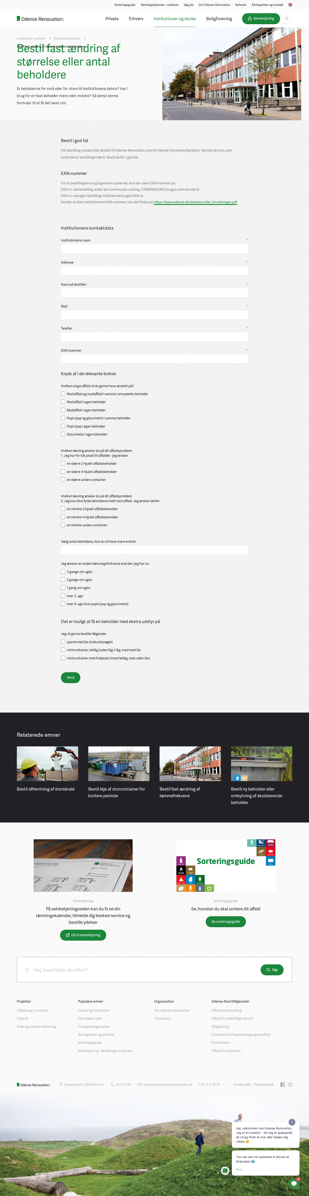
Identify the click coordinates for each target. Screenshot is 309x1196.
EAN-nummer (154, 350)
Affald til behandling (226, 1010)
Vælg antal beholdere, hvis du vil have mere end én (98, 541)
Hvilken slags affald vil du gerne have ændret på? (97, 386)
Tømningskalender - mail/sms (159, 5)
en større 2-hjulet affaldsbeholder (92, 463)
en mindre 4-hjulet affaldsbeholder (92, 517)
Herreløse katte (90, 1018)
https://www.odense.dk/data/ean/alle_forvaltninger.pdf (195, 201)
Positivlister (220, 1042)
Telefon (154, 328)
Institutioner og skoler (174, 18)
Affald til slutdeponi (225, 1050)
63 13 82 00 (123, 1084)
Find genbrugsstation (94, 1026)
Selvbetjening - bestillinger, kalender (105, 1050)
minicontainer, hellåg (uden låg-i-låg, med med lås (104, 650)
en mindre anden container (87, 525)
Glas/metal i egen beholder (87, 434)
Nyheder (241, 5)
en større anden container (86, 479)
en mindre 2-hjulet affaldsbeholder (92, 509)
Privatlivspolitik (264, 1084)
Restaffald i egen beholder (86, 402)
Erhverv (136, 18)
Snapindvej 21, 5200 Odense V (84, 1084)
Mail (154, 306)
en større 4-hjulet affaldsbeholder (92, 471)
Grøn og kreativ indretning (36, 1026)
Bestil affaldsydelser (67, 38)
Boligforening (219, 18)
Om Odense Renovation (214, 5)
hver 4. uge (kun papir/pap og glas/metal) (97, 604)
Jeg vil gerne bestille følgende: (83, 633)
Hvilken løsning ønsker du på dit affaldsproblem (96, 450)
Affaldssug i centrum (32, 1010)
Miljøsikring (220, 1026)
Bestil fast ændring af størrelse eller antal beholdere (51, 46)
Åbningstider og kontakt (267, 5)
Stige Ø (22, 1018)
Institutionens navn (154, 240)
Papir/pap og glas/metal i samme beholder (99, 418)
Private (112, 18)
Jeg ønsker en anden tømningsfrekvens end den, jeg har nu (105, 563)
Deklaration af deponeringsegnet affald (241, 1034)
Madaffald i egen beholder (86, 410)
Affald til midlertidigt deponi (232, 1018)
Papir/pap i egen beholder (86, 426)
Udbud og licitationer (94, 1010)
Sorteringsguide (124, 5)
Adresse (154, 262)
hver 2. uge (75, 596)
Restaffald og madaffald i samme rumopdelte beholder (107, 394)
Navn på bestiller (154, 284)
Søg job (188, 5)
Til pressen (162, 1018)
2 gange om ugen (79, 579)
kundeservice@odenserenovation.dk (168, 1084)
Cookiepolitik (242, 1084)
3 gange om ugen (79, 571)
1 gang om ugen (78, 587)
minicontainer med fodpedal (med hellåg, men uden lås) (108, 658)
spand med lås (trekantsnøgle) (90, 642)
